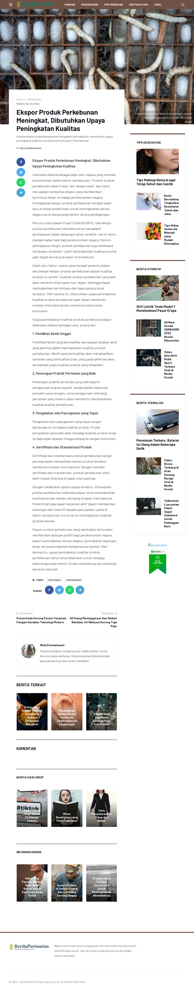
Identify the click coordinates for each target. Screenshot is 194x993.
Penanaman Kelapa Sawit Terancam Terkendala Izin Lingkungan (67, 717)
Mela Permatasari (30, 148)
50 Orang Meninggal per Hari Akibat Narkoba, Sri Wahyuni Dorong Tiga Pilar (93, 622)
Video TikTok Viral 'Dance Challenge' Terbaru (32, 815)
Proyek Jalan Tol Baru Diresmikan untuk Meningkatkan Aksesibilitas (101, 887)
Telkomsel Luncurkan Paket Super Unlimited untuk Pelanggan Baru (171, 513)
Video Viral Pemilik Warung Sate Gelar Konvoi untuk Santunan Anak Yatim (32, 887)
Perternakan (113, 4)
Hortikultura (138, 4)
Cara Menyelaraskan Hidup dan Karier (101, 815)
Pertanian (54, 580)
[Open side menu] (10, 4)
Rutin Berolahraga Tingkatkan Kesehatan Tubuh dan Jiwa (172, 205)
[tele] (20, 192)
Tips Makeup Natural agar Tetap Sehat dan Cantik (156, 182)
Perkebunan (89, 4)
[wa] (20, 182)
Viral (158, 4)
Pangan (70, 4)
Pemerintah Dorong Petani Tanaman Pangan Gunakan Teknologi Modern (41, 620)
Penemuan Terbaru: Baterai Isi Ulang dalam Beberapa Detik (157, 444)
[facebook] (20, 162)
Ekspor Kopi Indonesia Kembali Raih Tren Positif (101, 719)
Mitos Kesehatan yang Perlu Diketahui (67, 817)
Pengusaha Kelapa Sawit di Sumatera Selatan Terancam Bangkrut (32, 715)
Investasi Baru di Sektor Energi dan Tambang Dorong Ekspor (67, 890)
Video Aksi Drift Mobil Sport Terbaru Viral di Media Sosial (170, 364)
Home (19, 99)
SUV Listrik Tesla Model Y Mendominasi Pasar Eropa (156, 308)
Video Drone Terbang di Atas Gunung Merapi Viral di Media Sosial (171, 474)
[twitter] (20, 172)
